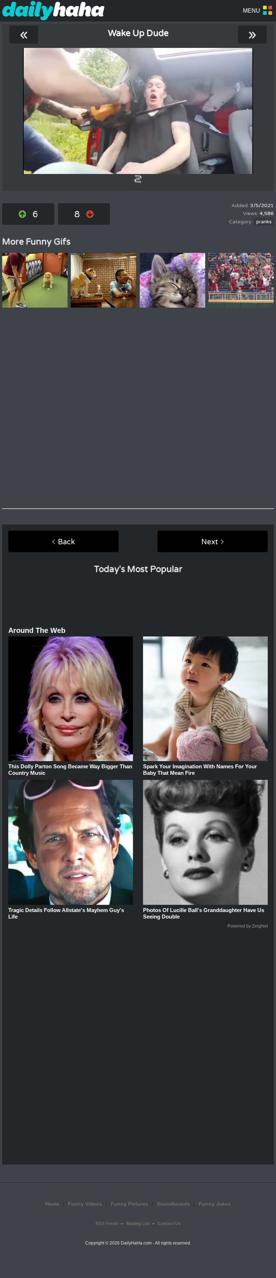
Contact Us (169, 1223)
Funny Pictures (129, 1204)
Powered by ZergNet (247, 926)
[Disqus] (138, 408)
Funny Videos (85, 1204)
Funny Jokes (215, 1204)
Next (209, 542)
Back (66, 542)
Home (52, 1204)
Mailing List (138, 1223)
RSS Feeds (107, 1223)
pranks (264, 222)
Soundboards (173, 1204)
